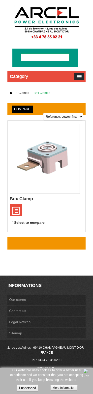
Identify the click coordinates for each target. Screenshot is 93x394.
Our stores (17, 300)
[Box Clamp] (45, 159)
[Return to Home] (10, 93)
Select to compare (29, 223)
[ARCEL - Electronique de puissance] (46, 22)
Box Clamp (21, 198)
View (16, 210)
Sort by (34, 116)
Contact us (17, 311)
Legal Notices (20, 322)
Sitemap (15, 333)
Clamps (24, 93)
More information (64, 388)
